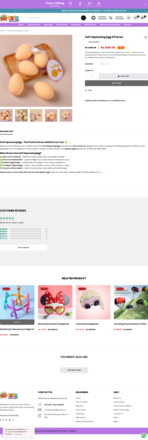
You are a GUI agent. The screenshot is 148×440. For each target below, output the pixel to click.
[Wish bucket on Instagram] (6, 420)
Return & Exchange (121, 410)
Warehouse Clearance (110, 25)
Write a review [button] (23, 248)
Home (21, 25)
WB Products (90, 25)
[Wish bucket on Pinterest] (3, 420)
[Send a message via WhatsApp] (143, 436)
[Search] (83, 17)
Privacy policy (119, 402)
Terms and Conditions (123, 406)
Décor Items (81, 410)
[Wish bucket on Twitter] (10, 420)
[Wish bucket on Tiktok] (13, 420)
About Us (117, 398)
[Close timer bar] (146, 4)
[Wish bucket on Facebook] (0, 420)
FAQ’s (116, 417)
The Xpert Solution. (67, 431)
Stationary (80, 414)
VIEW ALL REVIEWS (93, 42)
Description (6, 131)
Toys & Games (82, 402)
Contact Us (118, 414)
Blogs (116, 421)
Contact (127, 25)
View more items (74, 370)
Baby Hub (79, 406)
